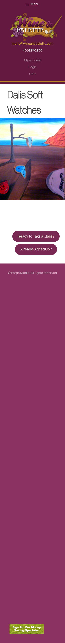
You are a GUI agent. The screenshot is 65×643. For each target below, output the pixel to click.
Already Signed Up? (36, 249)
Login (32, 67)
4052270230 (32, 50)
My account (32, 60)
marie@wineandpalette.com (32, 43)
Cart (32, 73)
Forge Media (20, 272)
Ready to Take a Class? (36, 236)
